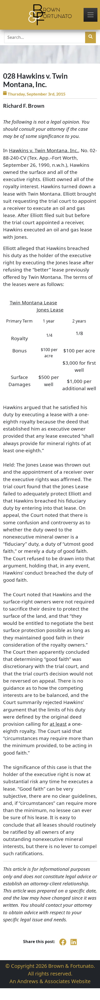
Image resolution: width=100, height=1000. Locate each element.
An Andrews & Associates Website (50, 981)
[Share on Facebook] (62, 945)
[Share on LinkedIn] (74, 945)
